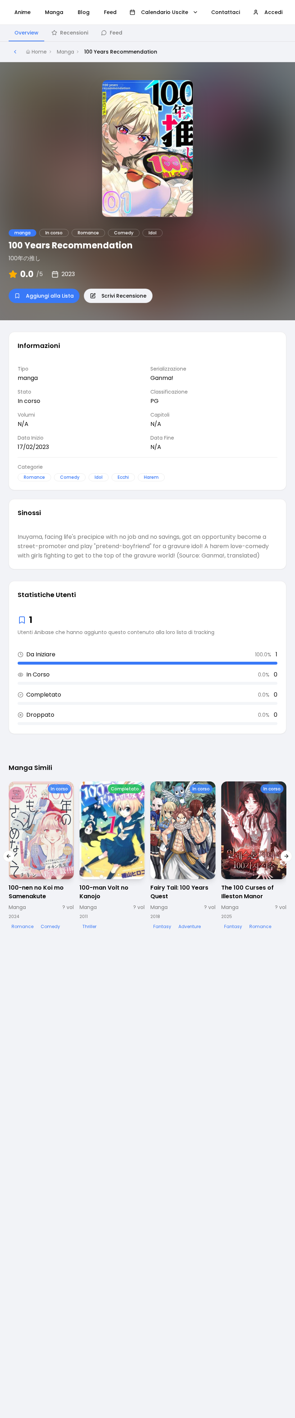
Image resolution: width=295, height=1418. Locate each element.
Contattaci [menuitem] (225, 12)
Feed (116, 32)
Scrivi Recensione (123, 295)
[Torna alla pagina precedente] (15, 52)
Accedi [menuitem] (273, 12)
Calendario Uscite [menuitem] (164, 12)
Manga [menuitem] (54, 12)
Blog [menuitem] (84, 12)
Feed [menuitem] (110, 12)
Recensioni (74, 32)
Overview (26, 32)
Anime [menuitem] (22, 12)
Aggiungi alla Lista (50, 295)
